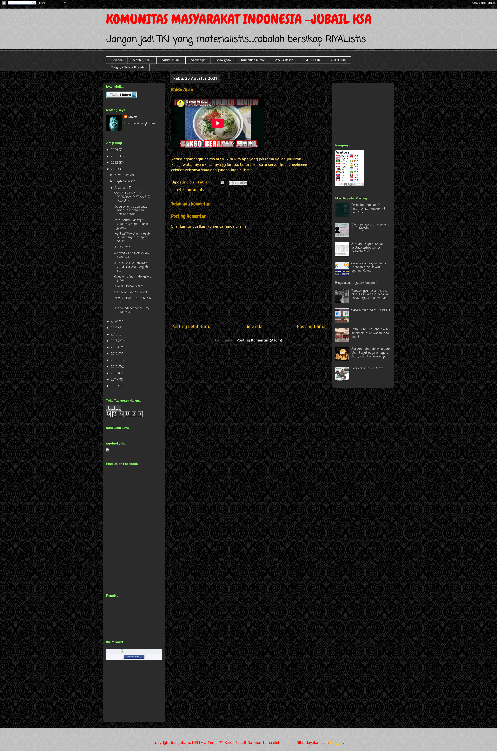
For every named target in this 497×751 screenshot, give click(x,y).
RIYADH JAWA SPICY (128, 286)
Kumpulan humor (253, 60)
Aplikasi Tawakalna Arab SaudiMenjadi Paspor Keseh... (132, 237)
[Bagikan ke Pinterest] (245, 183)
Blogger (336, 742)
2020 (115, 321)
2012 (114, 373)
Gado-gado (223, 60)
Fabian (132, 117)
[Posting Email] (222, 182)
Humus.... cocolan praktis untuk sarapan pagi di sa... (131, 267)
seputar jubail (142, 60)
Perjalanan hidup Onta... (367, 368)
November (122, 175)
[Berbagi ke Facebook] (242, 183)
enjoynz (288, 742)
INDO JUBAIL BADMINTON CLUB (132, 300)
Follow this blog (134, 656)
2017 (114, 341)
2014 (114, 360)
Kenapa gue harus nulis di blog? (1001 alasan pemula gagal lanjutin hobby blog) (369, 294)
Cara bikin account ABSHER (370, 310)
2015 (114, 354)
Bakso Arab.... (123, 247)
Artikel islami (171, 60)
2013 (114, 367)
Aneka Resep (284, 60)
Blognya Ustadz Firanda (127, 67)
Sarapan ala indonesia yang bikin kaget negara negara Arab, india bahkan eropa (370, 353)
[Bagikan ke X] (238, 183)
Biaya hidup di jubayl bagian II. (356, 283)
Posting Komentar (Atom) (259, 340)
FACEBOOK (311, 60)
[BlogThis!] (234, 183)
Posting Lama (311, 326)
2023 (115, 156)
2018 (115, 334)
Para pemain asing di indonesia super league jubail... (131, 224)
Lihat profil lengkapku (139, 123)
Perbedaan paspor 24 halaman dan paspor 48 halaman (368, 209)
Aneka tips (198, 60)
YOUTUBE (338, 60)
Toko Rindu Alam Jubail (130, 292)
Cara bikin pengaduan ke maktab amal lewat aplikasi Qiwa (368, 267)
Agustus (121, 188)
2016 (114, 347)
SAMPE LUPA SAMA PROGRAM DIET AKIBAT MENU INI (132, 197)
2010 (114, 386)
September (123, 181)
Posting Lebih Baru (191, 326)
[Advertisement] (364, 108)
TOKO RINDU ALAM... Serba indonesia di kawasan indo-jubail (370, 333)
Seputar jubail (194, 189)
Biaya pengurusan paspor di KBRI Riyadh (370, 226)
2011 (114, 379)
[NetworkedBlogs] (134, 651)
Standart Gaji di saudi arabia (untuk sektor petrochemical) (367, 248)
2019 (114, 328)
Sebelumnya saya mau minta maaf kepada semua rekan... (130, 210)
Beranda (117, 60)
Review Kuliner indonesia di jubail (133, 278)
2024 (115, 150)
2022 (115, 163)
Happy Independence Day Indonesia (131, 310)
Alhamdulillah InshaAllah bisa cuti (131, 255)
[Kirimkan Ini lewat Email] (231, 183)
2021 (114, 169)
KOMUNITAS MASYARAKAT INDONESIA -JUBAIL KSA (239, 19)
